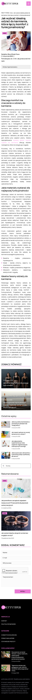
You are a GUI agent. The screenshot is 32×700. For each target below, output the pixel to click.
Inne (4, 33)
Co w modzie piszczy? (8, 641)
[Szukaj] (3, 466)
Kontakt (4, 621)
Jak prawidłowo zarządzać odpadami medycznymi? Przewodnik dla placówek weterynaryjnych (14, 503)
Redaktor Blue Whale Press (10, 54)
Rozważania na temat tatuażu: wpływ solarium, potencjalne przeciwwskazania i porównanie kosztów (20, 655)
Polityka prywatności (8, 624)
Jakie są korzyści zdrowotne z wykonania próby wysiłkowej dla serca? (21, 454)
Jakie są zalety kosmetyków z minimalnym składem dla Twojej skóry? (21, 423)
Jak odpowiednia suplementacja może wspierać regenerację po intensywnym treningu (19, 443)
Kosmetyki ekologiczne (9, 635)
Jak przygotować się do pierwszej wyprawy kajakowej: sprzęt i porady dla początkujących (15, 405)
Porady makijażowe (7, 638)
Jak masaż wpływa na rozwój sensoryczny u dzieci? (21, 433)
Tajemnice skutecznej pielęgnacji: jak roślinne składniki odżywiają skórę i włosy (20, 668)
